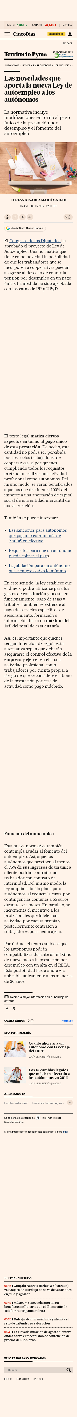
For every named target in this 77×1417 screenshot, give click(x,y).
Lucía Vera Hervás (39, 1056)
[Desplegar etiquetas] (70, 1102)
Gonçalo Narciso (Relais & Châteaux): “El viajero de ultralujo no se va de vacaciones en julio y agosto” (38, 1290)
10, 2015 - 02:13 (43, 206)
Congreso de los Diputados (35, 240)
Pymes (26, 65)
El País (67, 43)
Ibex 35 (10, 25)
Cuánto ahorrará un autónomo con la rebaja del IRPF (49, 1047)
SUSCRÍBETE (56, 33)
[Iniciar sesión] (70, 34)
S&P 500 (37, 25)
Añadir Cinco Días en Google (27, 228)
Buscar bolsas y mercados (25, 1358)
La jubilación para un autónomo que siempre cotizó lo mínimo (39, 568)
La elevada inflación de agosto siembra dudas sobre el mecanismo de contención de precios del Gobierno (37, 1336)
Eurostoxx (22, 1379)
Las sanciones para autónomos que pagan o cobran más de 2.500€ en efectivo (38, 535)
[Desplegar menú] (7, 33)
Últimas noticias (17, 1278)
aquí (65, 1131)
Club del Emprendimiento (62, 55)
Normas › (67, 1020)
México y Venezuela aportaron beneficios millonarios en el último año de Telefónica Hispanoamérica (35, 1307)
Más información (13, 1122)
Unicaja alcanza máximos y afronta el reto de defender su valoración (36, 1321)
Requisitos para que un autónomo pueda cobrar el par (41, 553)
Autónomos (12, 65)
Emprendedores (42, 65)
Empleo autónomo (16, 1103)
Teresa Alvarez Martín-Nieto (38, 200)
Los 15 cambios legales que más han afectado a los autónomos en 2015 (49, 1074)
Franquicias (63, 65)
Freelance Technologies (47, 1103)
